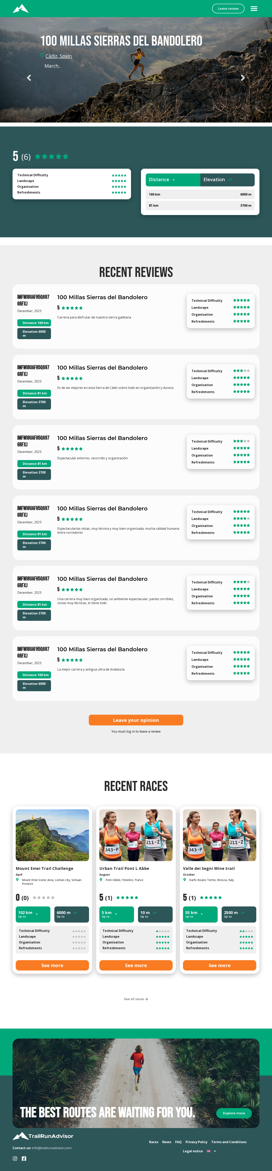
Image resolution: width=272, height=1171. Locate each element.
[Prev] (80, 78)
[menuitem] (212, 1151)
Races (153, 1142)
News (166, 1142)
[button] (254, 8)
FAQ (178, 1142)
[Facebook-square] (24, 1158)
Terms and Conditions (229, 1142)
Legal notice (193, 1151)
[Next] (192, 78)
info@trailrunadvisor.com (52, 1148)
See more (52, 965)
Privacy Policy (196, 1142)
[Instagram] (15, 1158)
